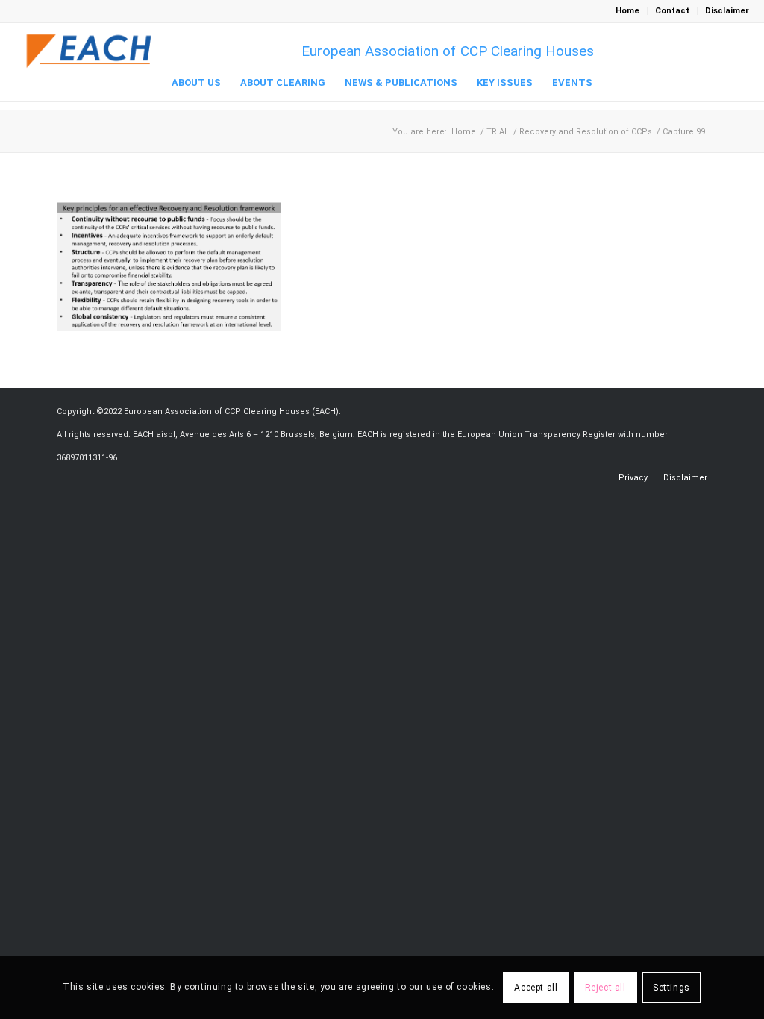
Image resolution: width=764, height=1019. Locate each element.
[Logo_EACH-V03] (89, 51)
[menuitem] (628, 11)
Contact (672, 11)
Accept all (535, 987)
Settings (671, 987)
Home (627, 11)
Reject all (605, 987)
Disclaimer (727, 11)
